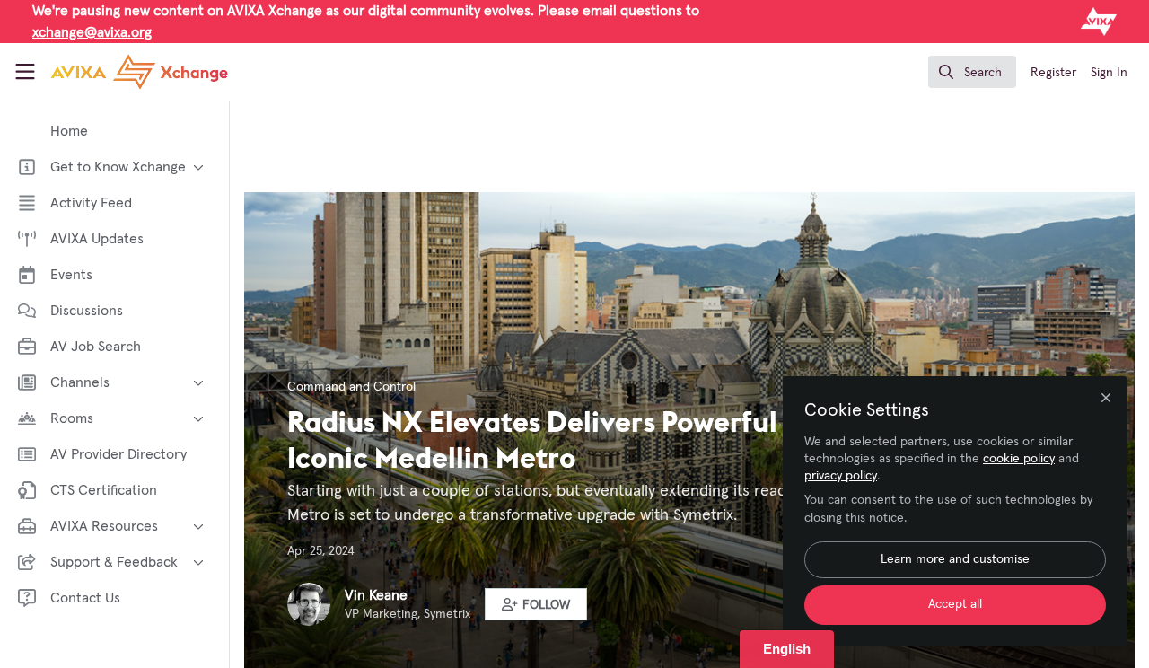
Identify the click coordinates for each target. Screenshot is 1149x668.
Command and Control (351, 387)
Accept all (955, 604)
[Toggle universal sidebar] (25, 72)
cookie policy (1019, 459)
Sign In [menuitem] (1109, 72)
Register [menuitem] (1053, 72)
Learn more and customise (955, 559)
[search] (972, 72)
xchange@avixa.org (92, 32)
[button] (536, 604)
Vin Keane (376, 595)
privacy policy (840, 476)
